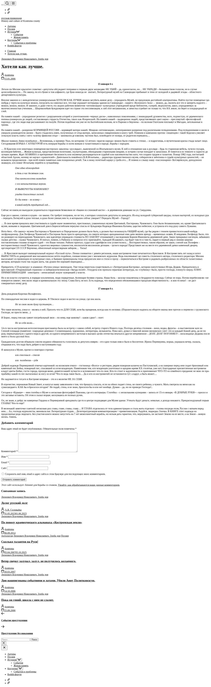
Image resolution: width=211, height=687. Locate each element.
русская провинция (11, 18)
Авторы (11, 26)
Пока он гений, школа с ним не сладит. (27, 600)
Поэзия (11, 29)
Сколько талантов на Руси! (19, 541)
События (18, 34)
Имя (4, 456)
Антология (7, 535)
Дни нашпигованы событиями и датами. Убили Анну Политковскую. (48, 580)
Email (5, 462)
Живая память (21, 37)
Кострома (12, 40)
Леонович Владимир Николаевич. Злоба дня (24, 59)
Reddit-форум (14, 45)
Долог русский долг (14, 503)
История (11, 31)
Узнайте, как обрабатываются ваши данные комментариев (88, 485)
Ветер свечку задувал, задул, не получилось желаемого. (38, 561)
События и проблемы (25, 43)
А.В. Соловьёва (13, 510)
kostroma (9, 75)
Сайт (3, 468)
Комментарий (9, 451)
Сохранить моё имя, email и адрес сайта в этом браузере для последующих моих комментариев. (55, 474)
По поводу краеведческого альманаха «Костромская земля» (41, 522)
